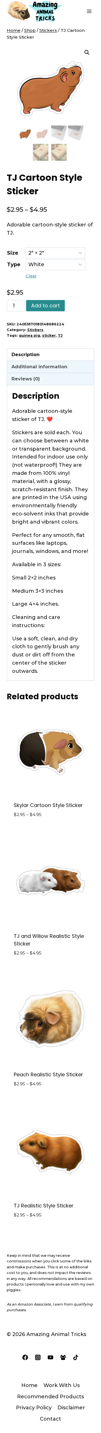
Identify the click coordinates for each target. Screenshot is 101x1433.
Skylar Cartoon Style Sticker (48, 805)
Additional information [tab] (39, 366)
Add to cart (45, 305)
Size (12, 253)
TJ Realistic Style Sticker (44, 1205)
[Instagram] (37, 1357)
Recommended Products (50, 1397)
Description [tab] (26, 354)
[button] (87, 52)
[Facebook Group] (63, 1357)
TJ (60, 335)
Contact (50, 1419)
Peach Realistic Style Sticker (48, 1074)
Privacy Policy (34, 1408)
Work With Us (61, 1385)
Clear (31, 276)
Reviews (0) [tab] (26, 379)
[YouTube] (50, 1357)
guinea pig (29, 335)
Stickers (35, 330)
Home (29, 1385)
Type (13, 264)
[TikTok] (75, 1357)
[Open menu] (89, 11)
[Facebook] (25, 1357)
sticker (49, 335)
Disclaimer (71, 1408)
